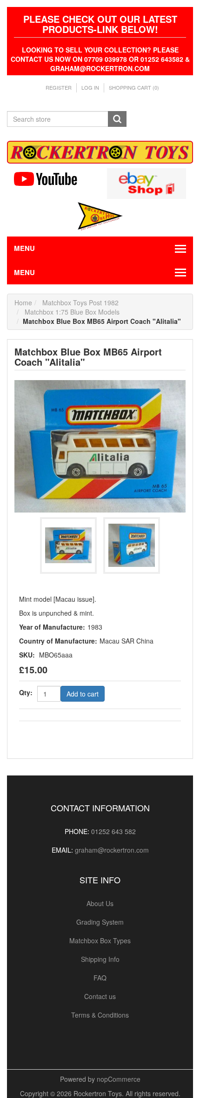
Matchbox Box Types (100, 940)
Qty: (26, 692)
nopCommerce (118, 1079)
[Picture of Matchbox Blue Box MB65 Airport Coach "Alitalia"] (100, 445)
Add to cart (83, 693)
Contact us (100, 996)
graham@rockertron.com (112, 850)
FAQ (100, 977)
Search (117, 119)
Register (59, 87)
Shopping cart (134, 87)
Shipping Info (100, 959)
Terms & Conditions (100, 1014)
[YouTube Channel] (53, 179)
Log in (90, 87)
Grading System (100, 922)
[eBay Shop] (146, 182)
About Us (100, 903)
